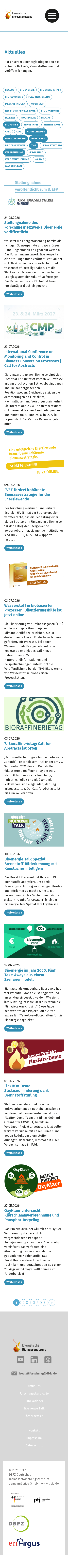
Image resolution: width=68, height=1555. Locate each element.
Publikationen (34, 1401)
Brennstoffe (52, 124)
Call (8, 131)
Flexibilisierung (39, 96)
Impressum (34, 1438)
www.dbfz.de (50, 1483)
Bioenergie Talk (50, 89)
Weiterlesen (14, 294)
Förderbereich (34, 1416)
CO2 (18, 131)
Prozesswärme (15, 145)
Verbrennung (14, 152)
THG (33, 145)
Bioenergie (27, 89)
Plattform (38, 138)
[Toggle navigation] (52, 15)
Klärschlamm (36, 131)
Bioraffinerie (14, 96)
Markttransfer (15, 138)
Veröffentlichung (17, 159)
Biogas (46, 117)
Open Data (37, 103)
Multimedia (28, 117)
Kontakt (34, 1430)
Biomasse (11, 124)
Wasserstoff (13, 166)
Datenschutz (34, 1445)
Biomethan (30, 124)
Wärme (39, 159)
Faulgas (10, 117)
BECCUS (9, 89)
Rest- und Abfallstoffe (20, 110)
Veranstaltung (52, 145)
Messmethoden (15, 103)
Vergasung (36, 152)
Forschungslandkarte (34, 1393)
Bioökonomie (50, 110)
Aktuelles (34, 1386)
